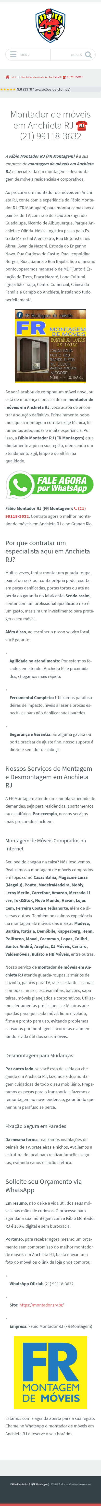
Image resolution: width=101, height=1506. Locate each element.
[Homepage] (50, 25)
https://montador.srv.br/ (41, 1305)
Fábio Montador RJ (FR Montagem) (29, 1484)
